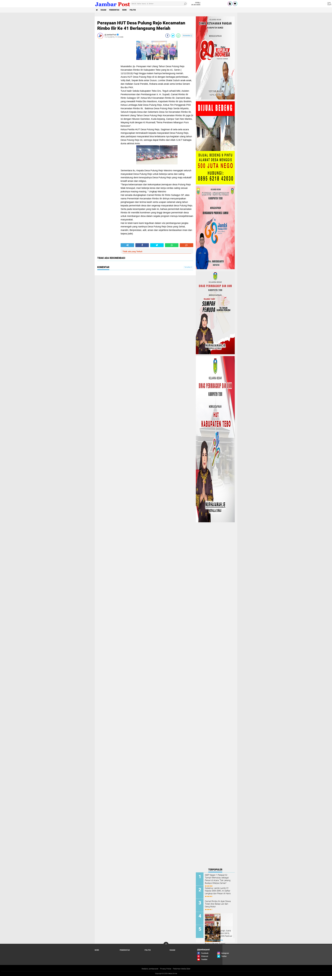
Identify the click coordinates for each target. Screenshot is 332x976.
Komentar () (187, 35)
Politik (133, 10)
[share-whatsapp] (178, 36)
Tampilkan (187, 267)
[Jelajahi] (329, 3)
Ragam (103, 10)
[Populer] (235, 4)
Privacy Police (165, 969)
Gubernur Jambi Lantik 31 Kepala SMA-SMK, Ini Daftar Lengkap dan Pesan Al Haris (218, 891)
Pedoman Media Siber (181, 969)
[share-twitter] (173, 36)
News (124, 10)
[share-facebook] (167, 36)
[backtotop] (166, 944)
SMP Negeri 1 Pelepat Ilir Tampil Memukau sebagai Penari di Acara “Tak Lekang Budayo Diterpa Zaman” (217, 879)
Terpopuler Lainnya (215, 940)
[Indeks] (230, 4)
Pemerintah (114, 10)
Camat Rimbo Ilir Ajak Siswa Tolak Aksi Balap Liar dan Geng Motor (218, 904)
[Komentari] (186, 245)
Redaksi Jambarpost (150, 969)
